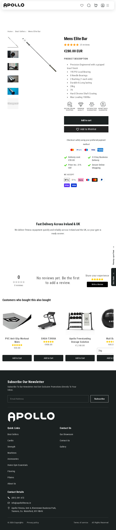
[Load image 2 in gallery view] (13, 54)
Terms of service (81, 522)
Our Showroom (66, 434)
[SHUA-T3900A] (48, 321)
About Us (12, 483)
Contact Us (65, 440)
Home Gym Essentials (17, 465)
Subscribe (99, 399)
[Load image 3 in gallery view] (13, 66)
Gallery (63, 446)
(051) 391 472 (17, 498)
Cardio (11, 440)
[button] (88, 5)
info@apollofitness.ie (21, 503)
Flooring (11, 471)
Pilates (11, 477)
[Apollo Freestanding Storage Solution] (80, 321)
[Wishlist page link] (81, 5)
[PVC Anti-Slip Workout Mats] (17, 321)
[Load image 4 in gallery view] (13, 79)
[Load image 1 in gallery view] (13, 41)
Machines (12, 453)
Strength (11, 446)
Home (10, 31)
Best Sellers (20, 31)
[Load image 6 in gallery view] (13, 103)
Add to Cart (17, 358)
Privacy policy (33, 522)
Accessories (13, 459)
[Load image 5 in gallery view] (13, 91)
